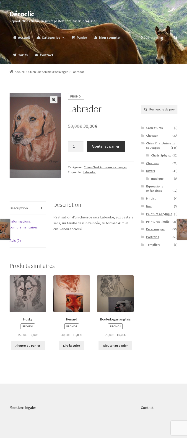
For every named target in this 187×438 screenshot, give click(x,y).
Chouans (152, 163)
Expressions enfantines (154, 188)
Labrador (89, 172)
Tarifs (23, 55)
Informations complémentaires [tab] (24, 224)
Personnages (155, 229)
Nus (149, 206)
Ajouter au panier (105, 146)
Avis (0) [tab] (15, 240)
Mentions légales (23, 407)
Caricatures (154, 128)
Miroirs (151, 198)
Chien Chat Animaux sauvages (48, 72)
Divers (150, 171)
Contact (46, 55)
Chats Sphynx (161, 155)
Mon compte (109, 37)
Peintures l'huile (157, 222)
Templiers (153, 245)
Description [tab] (19, 208)
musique (157, 179)
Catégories (51, 37)
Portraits (152, 237)
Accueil (24, 37)
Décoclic (22, 13)
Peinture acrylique (159, 214)
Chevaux (152, 135)
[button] (53, 99)
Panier (82, 37)
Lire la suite (71, 345)
